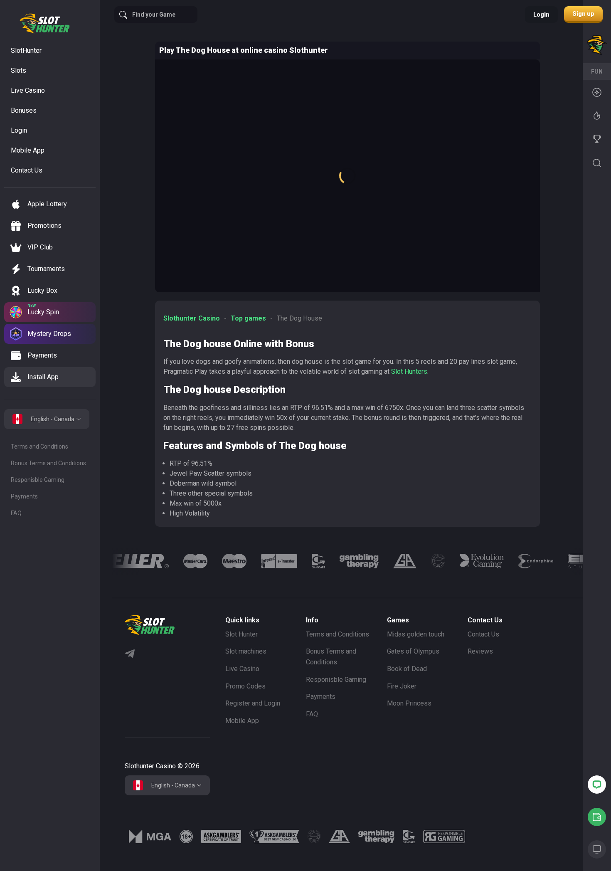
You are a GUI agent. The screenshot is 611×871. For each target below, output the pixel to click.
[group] (154, 561)
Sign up (583, 13)
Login (541, 14)
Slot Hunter (241, 634)
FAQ (16, 513)
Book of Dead (407, 669)
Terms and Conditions (39, 446)
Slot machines (245, 651)
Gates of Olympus (413, 651)
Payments (24, 496)
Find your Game (153, 14)
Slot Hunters (409, 371)
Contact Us (483, 634)
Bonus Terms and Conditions (48, 463)
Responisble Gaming (37, 479)
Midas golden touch (415, 634)
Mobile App (242, 721)
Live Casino (242, 669)
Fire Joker (401, 686)
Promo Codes (245, 686)
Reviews (480, 651)
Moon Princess (409, 703)
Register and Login (252, 703)
